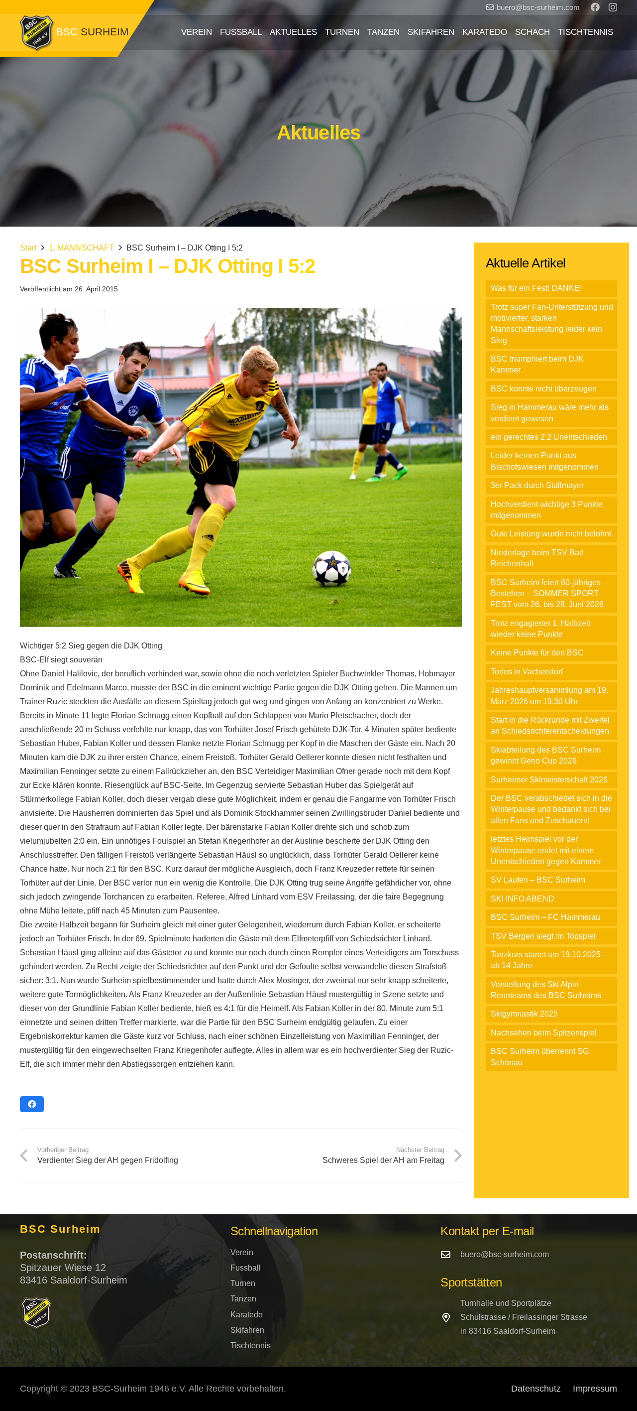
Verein (241, 1252)
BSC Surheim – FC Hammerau (545, 917)
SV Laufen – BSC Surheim (538, 880)
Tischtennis (250, 1345)
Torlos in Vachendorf (527, 671)
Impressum (595, 1389)
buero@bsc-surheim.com (504, 1254)
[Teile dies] (32, 1104)
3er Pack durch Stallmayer (537, 485)
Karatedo (246, 1314)
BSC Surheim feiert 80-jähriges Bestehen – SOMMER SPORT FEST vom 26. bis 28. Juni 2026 (547, 593)
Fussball (245, 1268)
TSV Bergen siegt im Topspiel (543, 936)
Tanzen (243, 1298)
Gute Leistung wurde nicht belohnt (551, 533)
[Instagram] (613, 7)
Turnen (242, 1283)
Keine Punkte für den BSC (537, 652)
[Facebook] (595, 6)
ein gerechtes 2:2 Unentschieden (549, 437)
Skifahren (247, 1330)
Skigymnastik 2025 (524, 1014)
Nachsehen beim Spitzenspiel (544, 1032)
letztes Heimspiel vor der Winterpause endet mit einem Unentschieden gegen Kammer (546, 850)
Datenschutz (536, 1389)
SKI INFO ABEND (522, 899)
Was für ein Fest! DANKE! (536, 288)
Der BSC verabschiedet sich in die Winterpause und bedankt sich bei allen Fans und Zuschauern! (551, 809)
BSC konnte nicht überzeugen (544, 389)
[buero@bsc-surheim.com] (450, 1254)
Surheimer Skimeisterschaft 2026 (549, 779)
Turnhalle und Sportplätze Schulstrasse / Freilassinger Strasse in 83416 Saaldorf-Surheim (523, 1317)
